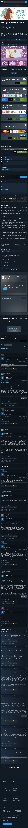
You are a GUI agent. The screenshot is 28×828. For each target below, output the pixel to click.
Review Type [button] (3, 336)
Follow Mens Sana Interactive (13, 285)
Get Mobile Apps (7, 824)
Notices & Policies (6, 802)
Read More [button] (23, 398)
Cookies (4, 805)
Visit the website (4, 189)
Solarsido (6, 354)
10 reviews (6, 471)
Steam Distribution (6, 790)
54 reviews (6, 355)
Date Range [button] (3, 338)
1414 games (6, 410)
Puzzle (8, 39)
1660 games (6, 374)
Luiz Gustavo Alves (8, 542)
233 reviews (12, 374)
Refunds (4, 807)
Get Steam (15, 798)
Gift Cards (5, 792)
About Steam (5, 783)
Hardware (15, 788)
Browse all (23, 146)
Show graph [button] (23, 340)
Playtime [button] (10, 338)
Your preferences (12, 321)
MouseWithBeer (7, 514)
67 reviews (6, 543)
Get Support (15, 802)
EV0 (5, 470)
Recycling (15, 790)
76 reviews (6, 430)
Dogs (13, 39)
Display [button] (16, 338)
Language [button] (20, 336)
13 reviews (6, 609)
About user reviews (4, 321)
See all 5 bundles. (4, 143)
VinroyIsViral (7, 373)
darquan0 (6, 409)
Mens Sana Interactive (9, 26)
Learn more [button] (23, 176)
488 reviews (6, 572)
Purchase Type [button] (12, 336)
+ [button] (25, 39)
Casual (2, 39)
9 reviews (5, 492)
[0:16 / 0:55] (14, 53)
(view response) (4, 466)
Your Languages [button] (8, 344)
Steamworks (5, 788)
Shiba (5, 607)
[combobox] (14, 2)
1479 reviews (12, 516)
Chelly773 (6, 429)
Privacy (4, 798)
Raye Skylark (7, 571)
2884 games (6, 516)
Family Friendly (19, 39)
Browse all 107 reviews (14, 767)
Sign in (2, 69)
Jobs (14, 786)
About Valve (15, 783)
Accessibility (5, 800)
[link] (14, 99)
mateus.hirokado (7, 491)
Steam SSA (5, 786)
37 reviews (12, 410)
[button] (3, 5)
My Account (15, 805)
